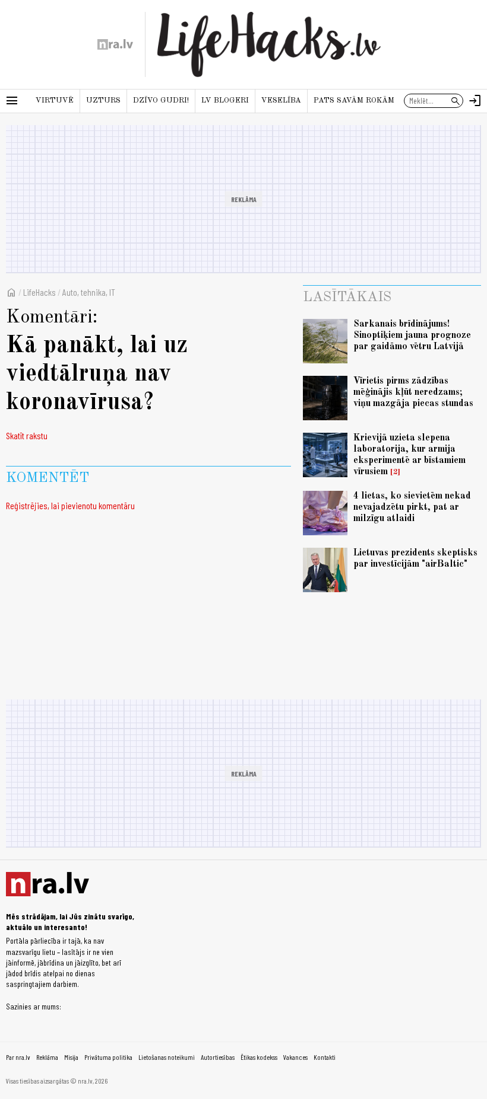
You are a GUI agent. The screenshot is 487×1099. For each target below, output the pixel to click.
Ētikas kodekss (259, 1057)
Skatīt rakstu (27, 435)
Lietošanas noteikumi (166, 1057)
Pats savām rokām (354, 100)
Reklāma (47, 1057)
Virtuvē (55, 100)
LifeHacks (39, 292)
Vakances (295, 1057)
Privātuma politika (108, 1057)
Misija (71, 1057)
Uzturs (103, 100)
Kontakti (325, 1057)
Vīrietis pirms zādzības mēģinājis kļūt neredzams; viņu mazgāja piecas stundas (413, 392)
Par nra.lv (18, 1057)
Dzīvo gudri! (161, 100)
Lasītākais (347, 297)
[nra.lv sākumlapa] (115, 44)
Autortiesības (218, 1057)
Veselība (281, 100)
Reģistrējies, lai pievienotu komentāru (70, 505)
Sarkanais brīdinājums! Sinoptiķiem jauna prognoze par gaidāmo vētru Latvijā (412, 336)
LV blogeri (225, 100)
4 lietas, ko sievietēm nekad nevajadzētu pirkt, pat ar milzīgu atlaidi (412, 507)
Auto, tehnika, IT (88, 292)
